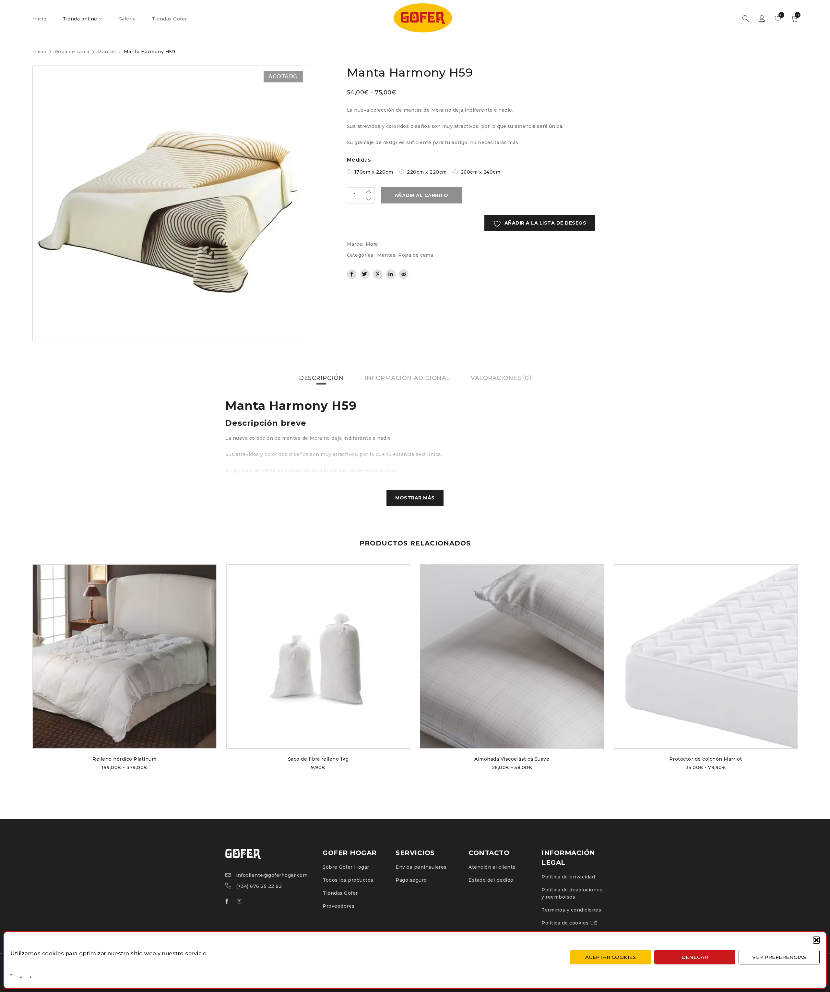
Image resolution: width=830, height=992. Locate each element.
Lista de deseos (780, 15)
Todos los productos (348, 880)
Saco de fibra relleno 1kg (318, 759)
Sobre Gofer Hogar (346, 867)
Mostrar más (415, 498)
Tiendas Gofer (340, 893)
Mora (372, 244)
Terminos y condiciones (571, 910)
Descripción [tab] (321, 378)
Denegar (695, 957)
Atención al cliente (492, 867)
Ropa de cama (71, 52)
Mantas (106, 52)
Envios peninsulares (421, 867)
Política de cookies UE (569, 923)
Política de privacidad (568, 877)
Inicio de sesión (762, 19)
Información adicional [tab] (407, 378)
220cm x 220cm (427, 172)
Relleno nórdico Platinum (124, 759)
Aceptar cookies (610, 957)
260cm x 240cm (481, 172)
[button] (816, 940)
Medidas (359, 160)
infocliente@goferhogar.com (271, 875)
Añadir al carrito (421, 195)
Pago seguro (411, 880)
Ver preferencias (779, 957)
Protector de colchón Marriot (705, 759)
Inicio (39, 52)
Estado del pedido (491, 880)
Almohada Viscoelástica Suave (511, 759)
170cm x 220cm (373, 172)
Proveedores (339, 906)
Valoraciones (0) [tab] (501, 378)
